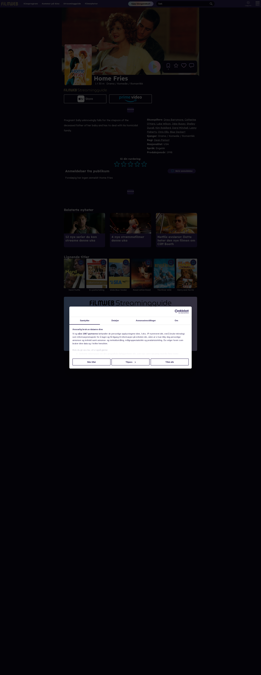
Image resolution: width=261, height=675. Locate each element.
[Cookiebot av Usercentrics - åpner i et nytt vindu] (177, 312)
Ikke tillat (91, 362)
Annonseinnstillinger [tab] (146, 320)
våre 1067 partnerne (88, 334)
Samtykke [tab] (84, 320)
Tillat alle (169, 362)
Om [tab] (176, 320)
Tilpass (129, 362)
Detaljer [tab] (115, 320)
